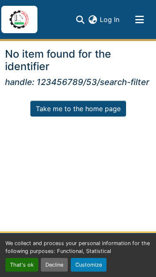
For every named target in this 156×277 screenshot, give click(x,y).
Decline (54, 265)
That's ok (22, 265)
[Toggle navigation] (139, 19)
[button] (19, 19)
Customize (88, 265)
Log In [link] (109, 19)
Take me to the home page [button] (78, 108)
